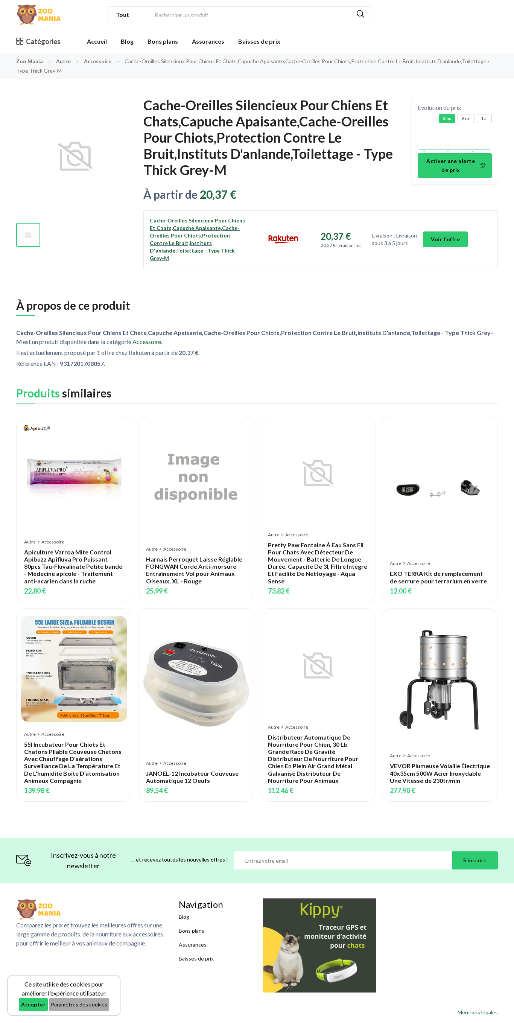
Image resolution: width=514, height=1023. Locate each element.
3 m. (447, 118)
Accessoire (98, 61)
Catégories (43, 41)
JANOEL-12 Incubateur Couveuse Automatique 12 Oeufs (192, 777)
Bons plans (163, 41)
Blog (127, 41)
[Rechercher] (360, 15)
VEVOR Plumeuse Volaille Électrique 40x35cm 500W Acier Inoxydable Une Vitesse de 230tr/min (440, 773)
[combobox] (251, 15)
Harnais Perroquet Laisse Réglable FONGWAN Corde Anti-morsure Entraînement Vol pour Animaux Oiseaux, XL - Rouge (194, 570)
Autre (64, 61)
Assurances (208, 41)
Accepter (33, 1004)
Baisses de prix (259, 41)
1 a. (484, 118)
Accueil (97, 41)
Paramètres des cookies (79, 1004)
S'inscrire (475, 860)
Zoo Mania (29, 61)
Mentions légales (478, 1012)
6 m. (466, 118)
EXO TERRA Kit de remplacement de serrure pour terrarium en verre (438, 577)
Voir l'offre (445, 239)
